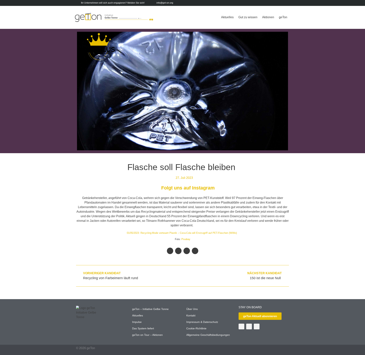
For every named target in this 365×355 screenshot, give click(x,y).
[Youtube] (281, 3)
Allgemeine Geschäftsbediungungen (208, 334)
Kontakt (190, 315)
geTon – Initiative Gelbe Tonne (150, 309)
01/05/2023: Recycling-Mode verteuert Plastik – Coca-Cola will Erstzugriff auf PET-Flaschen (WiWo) (182, 232)
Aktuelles (227, 17)
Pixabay (185, 239)
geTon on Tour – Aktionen (147, 334)
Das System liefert (143, 328)
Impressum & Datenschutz (202, 321)
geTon (283, 17)
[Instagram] (287, 3)
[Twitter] (275, 3)
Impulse (137, 321)
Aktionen (268, 17)
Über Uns (192, 309)
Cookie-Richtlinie (196, 328)
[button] (170, 251)
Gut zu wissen (247, 17)
